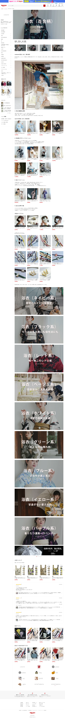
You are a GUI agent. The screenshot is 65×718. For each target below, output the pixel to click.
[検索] (44, 6)
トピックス (5, 8)
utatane (2, 8)
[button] (61, 3)
